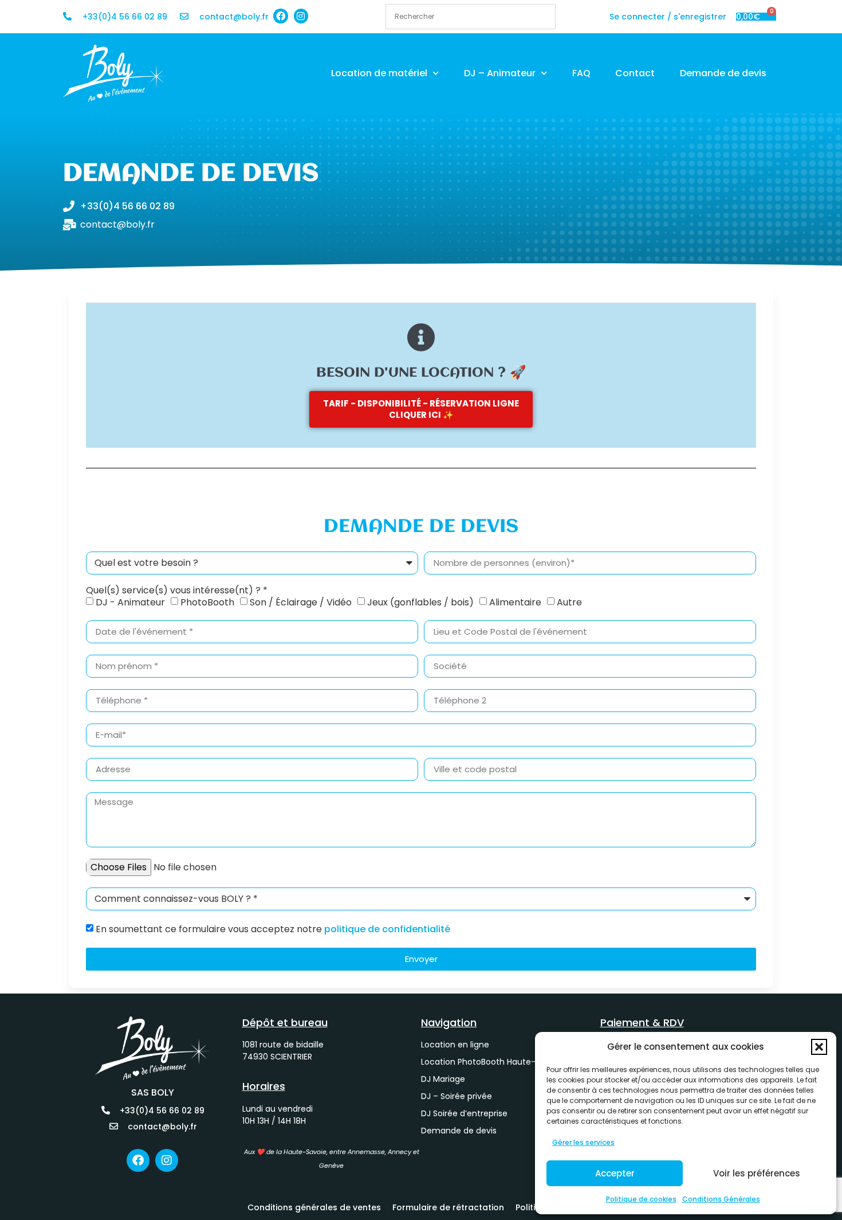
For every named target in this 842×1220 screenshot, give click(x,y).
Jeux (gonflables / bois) (420, 601)
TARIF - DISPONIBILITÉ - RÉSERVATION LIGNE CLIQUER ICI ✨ (421, 409)
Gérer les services (583, 1142)
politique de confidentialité (387, 928)
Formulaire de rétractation (448, 1207)
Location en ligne (455, 1044)
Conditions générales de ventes (314, 1207)
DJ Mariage (443, 1079)
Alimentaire (515, 601)
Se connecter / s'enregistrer (667, 16)
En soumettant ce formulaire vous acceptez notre (273, 928)
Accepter (615, 1173)
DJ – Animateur (500, 73)
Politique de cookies (641, 1199)
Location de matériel (379, 73)
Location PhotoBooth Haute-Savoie (491, 1062)
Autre (569, 601)
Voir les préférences (756, 1173)
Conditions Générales (721, 1199)
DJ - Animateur (130, 601)
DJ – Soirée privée (456, 1096)
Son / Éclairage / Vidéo (301, 601)
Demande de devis (723, 73)
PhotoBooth (207, 601)
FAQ (581, 73)
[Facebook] (280, 16)
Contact (635, 73)
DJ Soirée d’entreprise (464, 1113)
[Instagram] (301, 16)
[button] (819, 1047)
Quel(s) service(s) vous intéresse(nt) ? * (176, 590)
